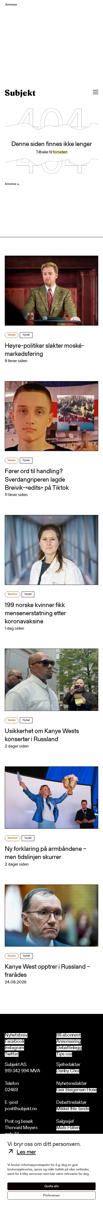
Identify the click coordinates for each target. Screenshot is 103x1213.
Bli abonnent (68, 1035)
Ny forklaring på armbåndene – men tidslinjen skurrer (45, 853)
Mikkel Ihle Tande (72, 1109)
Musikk (12, 956)
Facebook (14, 1041)
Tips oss (64, 1054)
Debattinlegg (69, 1048)
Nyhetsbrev (16, 1035)
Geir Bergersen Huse (76, 1090)
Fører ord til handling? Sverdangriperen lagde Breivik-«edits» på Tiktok (37, 479)
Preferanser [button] (51, 1195)
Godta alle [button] (51, 1186)
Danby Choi (67, 1071)
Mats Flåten (67, 1128)
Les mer (26, 1152)
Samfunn (12, 594)
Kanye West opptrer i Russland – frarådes (47, 971)
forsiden (60, 152)
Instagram (14, 1048)
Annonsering (68, 1041)
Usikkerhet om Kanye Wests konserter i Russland (42, 735)
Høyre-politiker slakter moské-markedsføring (44, 350)
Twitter (11, 1054)
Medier (12, 335)
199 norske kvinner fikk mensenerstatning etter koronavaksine (35, 613)
